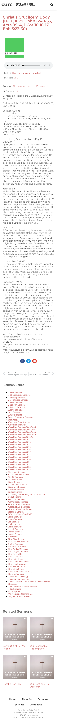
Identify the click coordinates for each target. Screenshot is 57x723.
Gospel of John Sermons (19, 504)
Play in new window (21, 73)
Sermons (43, 699)
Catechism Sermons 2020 (19, 459)
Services (19, 704)
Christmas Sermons (16, 472)
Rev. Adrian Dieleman (18, 549)
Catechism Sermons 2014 (19, 444)
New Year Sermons (16, 539)
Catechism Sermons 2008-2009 (22, 432)
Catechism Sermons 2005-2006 (22, 427)
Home (12, 699)
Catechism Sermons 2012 (19, 439)
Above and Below (16, 410)
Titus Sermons (14, 589)
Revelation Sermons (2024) (20, 571)
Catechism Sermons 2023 (19, 467)
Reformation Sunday (17, 546)
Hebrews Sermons (16, 512)
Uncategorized (14, 591)
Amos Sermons (15, 415)
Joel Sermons (14, 524)
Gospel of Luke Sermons (19, 507)
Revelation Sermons (17, 569)
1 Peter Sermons (15, 392)
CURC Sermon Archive (18, 474)
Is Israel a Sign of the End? (20, 514)
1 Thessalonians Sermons (19, 395)
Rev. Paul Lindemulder (18, 561)
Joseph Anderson (15, 529)
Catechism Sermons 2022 (19, 464)
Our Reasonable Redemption (39, 647)
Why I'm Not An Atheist (19, 596)
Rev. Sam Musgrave (17, 564)
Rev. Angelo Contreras (18, 551)
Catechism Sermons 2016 (19, 449)
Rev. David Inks (15, 556)
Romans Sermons (16, 574)
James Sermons (15, 519)
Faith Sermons (14, 497)
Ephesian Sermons (16, 489)
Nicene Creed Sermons (18, 541)
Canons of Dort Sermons (19, 422)
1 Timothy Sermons (16, 397)
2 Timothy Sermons (16, 405)
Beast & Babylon (12, 684)
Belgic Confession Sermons (20, 417)
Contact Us (36, 704)
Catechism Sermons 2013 (19, 442)
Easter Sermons (15, 482)
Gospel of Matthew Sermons (20, 509)
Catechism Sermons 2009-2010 (22, 434)
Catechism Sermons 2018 (19, 454)
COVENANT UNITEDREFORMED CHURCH (25, 5)
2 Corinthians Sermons (18, 400)
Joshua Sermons (15, 532)
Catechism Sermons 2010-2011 (22, 437)
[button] (46, 4)
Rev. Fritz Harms (15, 559)
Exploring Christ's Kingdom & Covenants (26, 494)
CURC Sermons (15, 477)
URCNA (23, 715)
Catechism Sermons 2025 (19, 469)
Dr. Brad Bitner (15, 479)
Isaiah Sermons (15, 517)
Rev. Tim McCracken (17, 566)
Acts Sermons (14, 412)
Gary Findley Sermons (18, 502)
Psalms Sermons (15, 544)
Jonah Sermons (15, 527)
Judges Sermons (15, 534)
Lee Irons (12, 536)
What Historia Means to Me (20, 594)
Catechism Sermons (17, 425)
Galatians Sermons (16, 499)
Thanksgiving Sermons (18, 579)
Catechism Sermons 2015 (19, 447)
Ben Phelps (13, 420)
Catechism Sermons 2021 (19, 462)
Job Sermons (14, 522)
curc (6, 4)
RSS (16, 78)
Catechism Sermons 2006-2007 (22, 430)
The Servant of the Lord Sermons (22, 586)
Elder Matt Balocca (16, 487)
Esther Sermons (15, 492)
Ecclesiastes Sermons (17, 484)
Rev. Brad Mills (15, 554)
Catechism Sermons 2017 (19, 452)
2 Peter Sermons (15, 402)
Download (36, 73)
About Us (27, 699)
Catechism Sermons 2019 (19, 457)
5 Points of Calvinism (17, 407)
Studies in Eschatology (18, 576)
